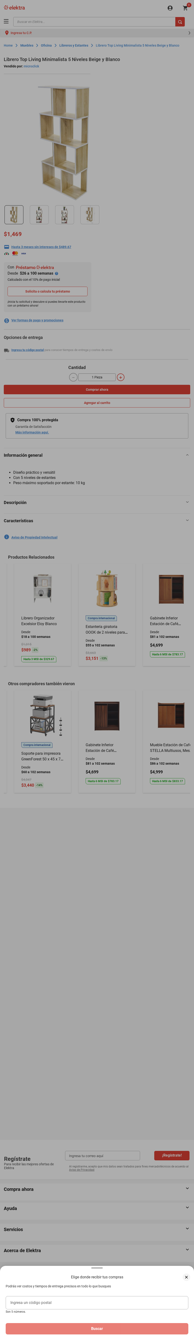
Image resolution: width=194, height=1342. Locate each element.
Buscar (97, 1328)
